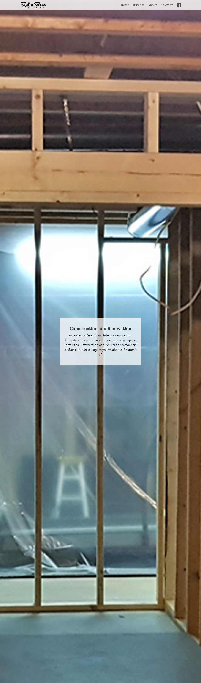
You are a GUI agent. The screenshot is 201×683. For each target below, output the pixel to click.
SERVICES (138, 6)
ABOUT (152, 6)
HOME (125, 6)
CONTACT (167, 6)
